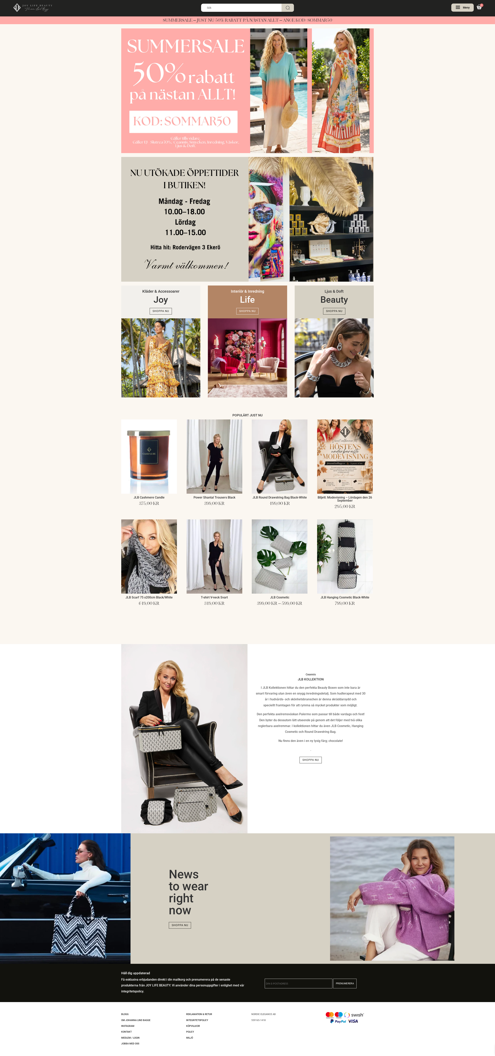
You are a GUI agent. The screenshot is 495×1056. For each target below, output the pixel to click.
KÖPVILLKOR (193, 1026)
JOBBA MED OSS (130, 1043)
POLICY (190, 1031)
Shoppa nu (161, 311)
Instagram (127, 1026)
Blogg (125, 1014)
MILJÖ (189, 1037)
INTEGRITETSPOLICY (197, 1020)
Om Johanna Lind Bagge (135, 1020)
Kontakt (126, 1031)
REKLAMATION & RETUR (199, 1014)
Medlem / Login (130, 1037)
